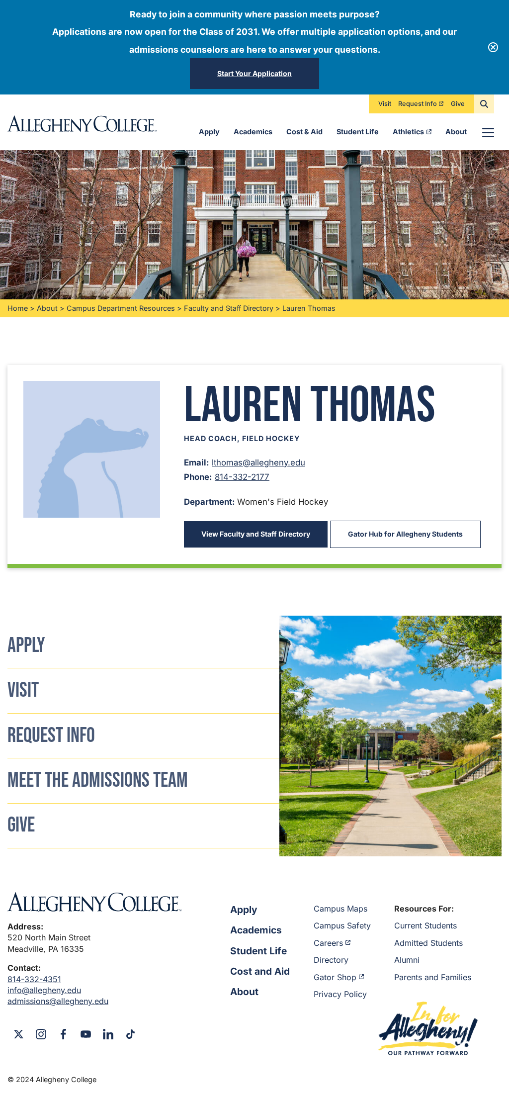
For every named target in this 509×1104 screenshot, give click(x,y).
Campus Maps (340, 909)
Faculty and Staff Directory (228, 308)
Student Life (358, 131)
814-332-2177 (242, 477)
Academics (253, 131)
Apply (209, 131)
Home (17, 308)
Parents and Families (432, 977)
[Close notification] (493, 47)
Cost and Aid (260, 971)
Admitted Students (428, 943)
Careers (328, 943)
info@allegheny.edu (44, 990)
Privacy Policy (340, 994)
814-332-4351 (34, 979)
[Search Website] (484, 103)
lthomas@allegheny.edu (258, 462)
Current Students (425, 925)
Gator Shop (335, 977)
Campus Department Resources (121, 308)
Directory (331, 960)
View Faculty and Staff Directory (255, 534)
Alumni (407, 960)
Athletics (408, 131)
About (456, 131)
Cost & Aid (304, 131)
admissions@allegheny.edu (57, 1001)
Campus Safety (342, 925)
